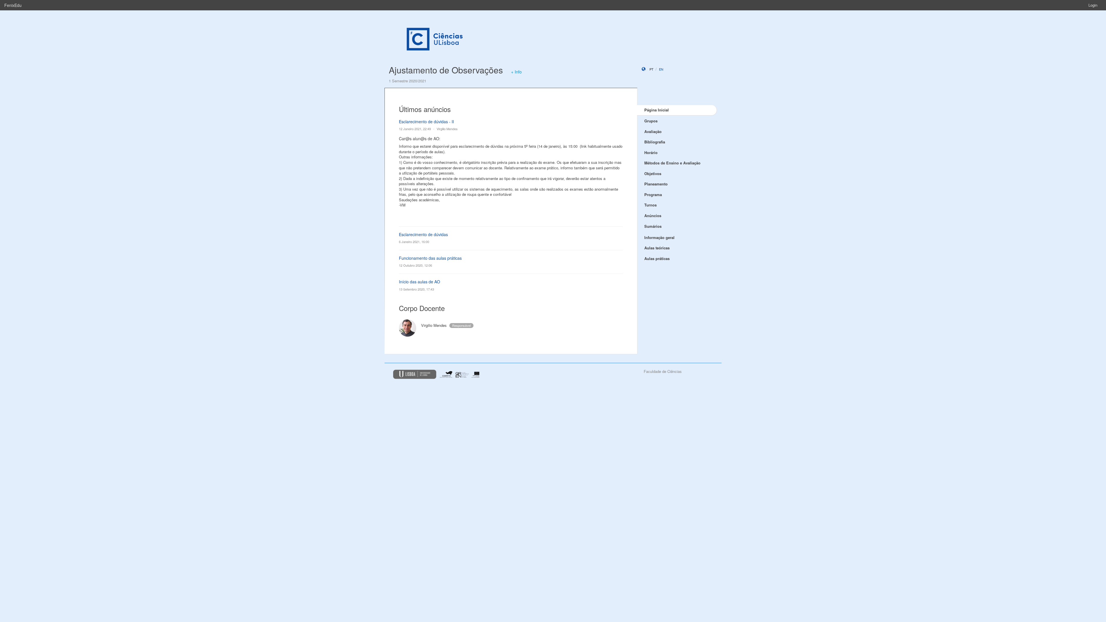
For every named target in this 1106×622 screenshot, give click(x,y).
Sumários (653, 226)
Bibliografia (654, 142)
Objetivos (652, 173)
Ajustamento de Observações (446, 70)
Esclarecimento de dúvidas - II (426, 121)
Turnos (650, 205)
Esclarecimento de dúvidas (423, 234)
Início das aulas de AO (419, 282)
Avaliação (653, 131)
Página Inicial (656, 110)
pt (651, 69)
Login (1092, 5)
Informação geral (659, 237)
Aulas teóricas (657, 248)
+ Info (516, 72)
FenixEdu (13, 5)
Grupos (651, 121)
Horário (651, 152)
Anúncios (652, 215)
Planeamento (656, 184)
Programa (653, 194)
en (661, 69)
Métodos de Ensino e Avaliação (672, 163)
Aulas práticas (657, 258)
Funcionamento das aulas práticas (430, 258)
